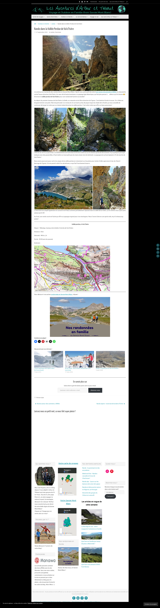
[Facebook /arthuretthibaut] (79, 1)
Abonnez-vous (95, 390)
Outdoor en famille (43, 24)
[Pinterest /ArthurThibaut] (84, 1)
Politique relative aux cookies (35, 603)
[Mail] (87, 1)
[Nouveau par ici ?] (45, 533)
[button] (50, 129)
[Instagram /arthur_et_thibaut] (82, 1)
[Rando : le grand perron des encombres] (110, 359)
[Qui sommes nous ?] (45, 476)
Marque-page (40, 397)
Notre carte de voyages (68, 463)
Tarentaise (58, 32)
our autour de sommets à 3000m (106, 92)
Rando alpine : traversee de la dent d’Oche (110, 404)
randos (53, 24)
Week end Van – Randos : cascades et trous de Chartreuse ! (90, 476)
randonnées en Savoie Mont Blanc (61, 294)
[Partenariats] (45, 560)
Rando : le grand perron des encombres (107, 368)
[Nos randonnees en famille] (68, 556)
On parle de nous (103, 1)
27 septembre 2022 (42, 32)
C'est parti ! (110, 496)
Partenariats (93, 1)
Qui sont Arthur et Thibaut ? (117, 1)
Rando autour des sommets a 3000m (48, 404)
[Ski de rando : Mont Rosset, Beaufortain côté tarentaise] (79, 359)
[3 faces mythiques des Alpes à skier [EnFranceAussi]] (48, 359)
